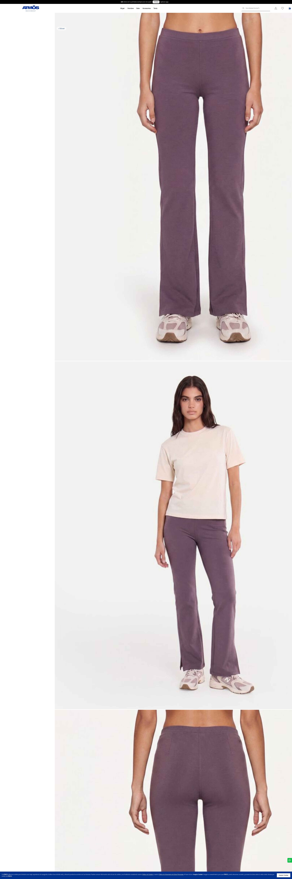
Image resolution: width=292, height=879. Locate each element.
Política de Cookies (147, 874)
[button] (276, 8)
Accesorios (147, 8)
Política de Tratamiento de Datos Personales (171, 874)
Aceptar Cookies (283, 875)
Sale (138, 8)
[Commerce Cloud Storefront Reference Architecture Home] (30, 8)
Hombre (131, 8)
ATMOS (156, 2)
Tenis (155, 8)
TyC (167, 2)
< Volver (61, 28)
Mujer (122, 8)
